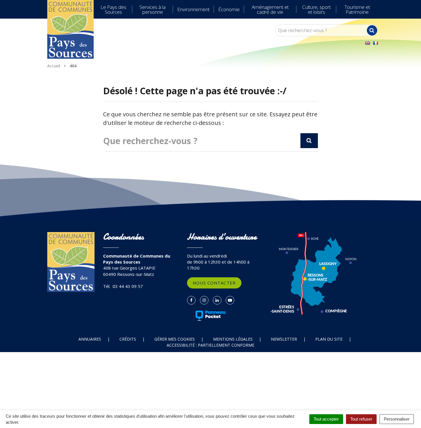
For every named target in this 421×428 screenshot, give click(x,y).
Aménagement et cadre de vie (270, 9)
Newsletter (284, 339)
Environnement (193, 9)
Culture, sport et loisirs (316, 9)
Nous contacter (214, 283)
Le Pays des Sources (113, 9)
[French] (375, 43)
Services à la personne (152, 9)
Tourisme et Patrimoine (357, 9)
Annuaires (89, 339)
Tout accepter (326, 419)
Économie (229, 9)
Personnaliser (397, 419)
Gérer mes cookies (174, 339)
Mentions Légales (233, 339)
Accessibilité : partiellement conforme (210, 345)
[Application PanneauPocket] (210, 316)
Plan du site (329, 339)
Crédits (127, 339)
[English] (367, 43)
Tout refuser (361, 419)
